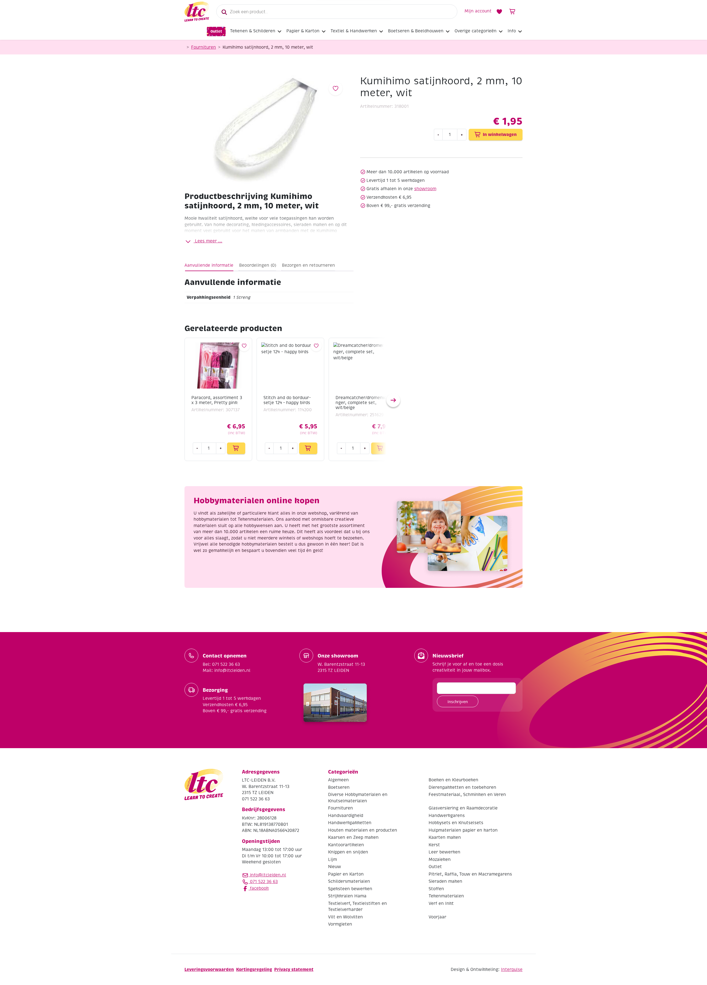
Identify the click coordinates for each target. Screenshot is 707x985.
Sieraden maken (445, 881)
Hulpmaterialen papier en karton (463, 830)
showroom (425, 188)
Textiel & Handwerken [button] (354, 30)
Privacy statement (293, 969)
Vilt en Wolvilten (345, 917)
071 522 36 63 (263, 881)
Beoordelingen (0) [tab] (257, 265)
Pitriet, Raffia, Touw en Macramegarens (470, 874)
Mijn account (478, 11)
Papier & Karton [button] (303, 30)
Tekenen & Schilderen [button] (252, 30)
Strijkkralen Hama (347, 896)
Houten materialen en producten (362, 830)
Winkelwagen (512, 11)
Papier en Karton (346, 874)
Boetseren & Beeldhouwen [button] (416, 30)
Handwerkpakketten (349, 822)
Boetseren (339, 787)
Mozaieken (440, 859)
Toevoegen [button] (236, 448)
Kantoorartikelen (346, 844)
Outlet (216, 31)
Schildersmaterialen (349, 881)
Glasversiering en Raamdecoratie (463, 808)
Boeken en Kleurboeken (453, 779)
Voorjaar (437, 917)
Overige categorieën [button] (476, 30)
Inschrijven (457, 701)
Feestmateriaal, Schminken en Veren (467, 794)
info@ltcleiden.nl (268, 875)
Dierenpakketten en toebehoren (462, 787)
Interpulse (512, 969)
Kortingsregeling (254, 969)
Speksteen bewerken (350, 888)
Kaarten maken (445, 837)
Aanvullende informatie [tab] (208, 265)
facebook (259, 888)
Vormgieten (340, 924)
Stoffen (436, 888)
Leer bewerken (444, 852)
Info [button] (512, 30)
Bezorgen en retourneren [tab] (308, 265)
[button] (393, 400)
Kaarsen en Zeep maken (353, 837)
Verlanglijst (499, 11)
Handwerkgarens (447, 815)
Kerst (434, 844)
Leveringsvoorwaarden (209, 969)
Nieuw (334, 866)
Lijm (332, 859)
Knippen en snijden (348, 852)
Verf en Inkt (441, 903)
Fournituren (203, 47)
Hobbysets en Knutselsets (456, 822)
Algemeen (338, 779)
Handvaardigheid (345, 815)
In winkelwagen (500, 134)
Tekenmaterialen (446, 896)
